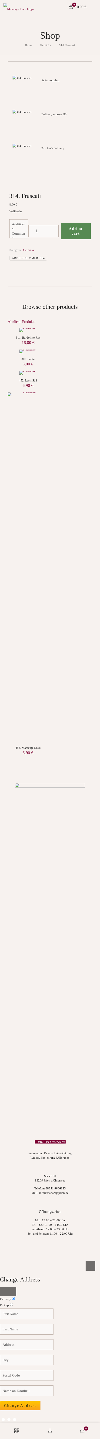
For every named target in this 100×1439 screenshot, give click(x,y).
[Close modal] (8, 1291)
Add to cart (76, 231)
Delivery (5, 1299)
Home (28, 45)
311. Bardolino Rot (28, 337)
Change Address (20, 1406)
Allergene (63, 1157)
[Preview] (43, 411)
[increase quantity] (53, 231)
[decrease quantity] (34, 231)
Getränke (45, 45)
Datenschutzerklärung (58, 1153)
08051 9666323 (56, 1188)
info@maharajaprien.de (54, 1193)
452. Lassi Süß (28, 380)
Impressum (35, 1153)
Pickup (4, 1305)
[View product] (43, 405)
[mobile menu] (94, 7)
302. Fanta (28, 359)
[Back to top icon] (90, 1266)
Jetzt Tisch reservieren (51, 1142)
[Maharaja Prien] (18, 7)
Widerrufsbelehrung (42, 1157)
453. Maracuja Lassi (28, 747)
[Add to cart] (43, 398)
